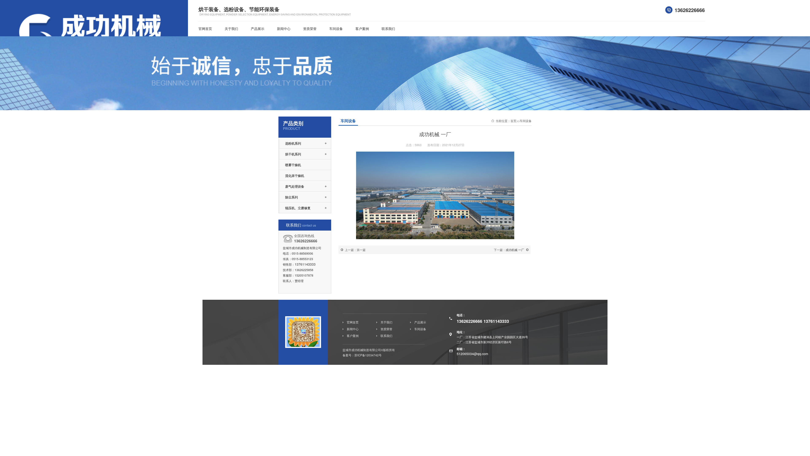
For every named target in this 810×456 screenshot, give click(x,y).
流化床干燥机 (294, 175)
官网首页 (205, 28)
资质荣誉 (310, 28)
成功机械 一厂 (515, 250)
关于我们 (231, 28)
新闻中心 (283, 28)
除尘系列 (291, 197)
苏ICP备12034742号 (368, 355)
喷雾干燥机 (293, 165)
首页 (513, 121)
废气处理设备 (294, 186)
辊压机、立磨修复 (297, 208)
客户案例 (362, 28)
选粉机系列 (293, 143)
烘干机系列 (293, 154)
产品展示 (257, 28)
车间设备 (336, 28)
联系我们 (388, 28)
